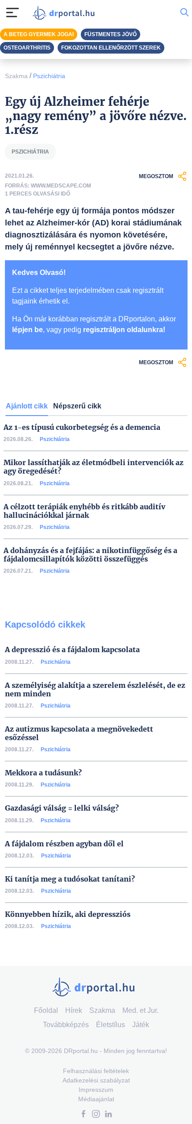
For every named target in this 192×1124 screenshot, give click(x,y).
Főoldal (46, 1010)
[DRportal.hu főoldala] (65, 12)
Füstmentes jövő (110, 34)
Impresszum (96, 1089)
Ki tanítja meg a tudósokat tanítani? (70, 879)
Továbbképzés (66, 1024)
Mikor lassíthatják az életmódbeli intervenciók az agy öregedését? (94, 466)
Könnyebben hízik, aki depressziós (67, 914)
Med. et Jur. (140, 1010)
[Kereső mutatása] (184, 12)
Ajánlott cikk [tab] (27, 406)
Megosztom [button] (156, 176)
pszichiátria (30, 152)
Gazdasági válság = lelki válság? (62, 808)
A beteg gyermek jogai (39, 34)
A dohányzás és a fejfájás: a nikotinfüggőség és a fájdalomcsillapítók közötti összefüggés (90, 554)
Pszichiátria (49, 75)
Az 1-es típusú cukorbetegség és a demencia (82, 427)
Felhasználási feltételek (96, 1070)
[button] (83, 1114)
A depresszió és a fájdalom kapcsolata (72, 649)
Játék (140, 1024)
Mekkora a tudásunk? (43, 773)
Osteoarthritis (27, 48)
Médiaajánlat (96, 1099)
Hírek (73, 1010)
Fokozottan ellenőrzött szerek (111, 48)
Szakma (16, 75)
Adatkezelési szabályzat (96, 1080)
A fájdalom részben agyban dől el (64, 844)
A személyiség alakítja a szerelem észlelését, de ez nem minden (95, 689)
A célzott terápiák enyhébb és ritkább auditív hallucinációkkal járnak (84, 511)
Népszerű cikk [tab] (77, 406)
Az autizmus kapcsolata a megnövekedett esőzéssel (79, 733)
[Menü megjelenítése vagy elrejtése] (12, 12)
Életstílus (110, 1024)
